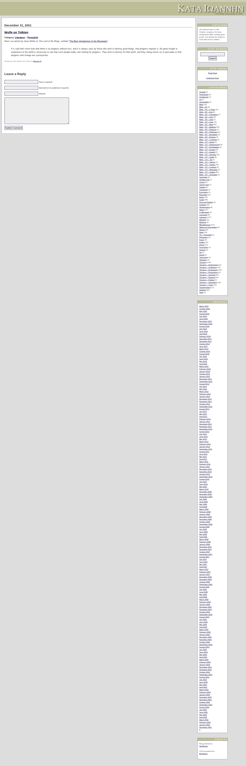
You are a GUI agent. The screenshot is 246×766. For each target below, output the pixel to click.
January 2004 (204, 665)
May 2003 (203, 685)
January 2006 (204, 604)
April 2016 (203, 364)
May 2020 (203, 311)
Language (203, 215)
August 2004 (204, 647)
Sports (201, 255)
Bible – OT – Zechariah (208, 175)
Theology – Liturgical (207, 275)
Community (203, 190)
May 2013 (203, 414)
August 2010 (204, 479)
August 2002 (204, 707)
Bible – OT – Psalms (207, 172)
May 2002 (203, 715)
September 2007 (205, 554)
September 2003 (205, 675)
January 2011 (204, 467)
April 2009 (203, 507)
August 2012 (204, 432)
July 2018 (203, 329)
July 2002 (203, 710)
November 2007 (205, 549)
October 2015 (204, 374)
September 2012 (205, 429)
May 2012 (203, 439)
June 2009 (203, 502)
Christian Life (204, 180)
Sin (200, 252)
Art (200, 99)
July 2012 (203, 434)
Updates (202, 290)
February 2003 (205, 692)
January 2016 (204, 371)
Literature (20, 37)
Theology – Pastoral (207, 277)
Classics (202, 187)
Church (202, 182)
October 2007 (204, 552)
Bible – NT (203, 107)
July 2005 (203, 619)
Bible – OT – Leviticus (207, 167)
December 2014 (205, 379)
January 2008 (204, 544)
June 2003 (203, 682)
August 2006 (204, 587)
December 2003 (205, 667)
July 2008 (203, 529)
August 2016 (204, 354)
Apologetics (203, 94)
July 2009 (203, 499)
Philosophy (203, 237)
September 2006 (205, 584)
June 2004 (203, 652)
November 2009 (205, 494)
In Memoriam (204, 212)
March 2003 (204, 690)
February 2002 (205, 722)
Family (201, 200)
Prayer (201, 245)
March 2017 (204, 349)
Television (203, 260)
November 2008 (205, 519)
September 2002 (205, 705)
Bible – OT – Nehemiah (208, 170)
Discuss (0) (37, 61)
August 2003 (204, 677)
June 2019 (203, 319)
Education (203, 195)
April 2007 (203, 567)
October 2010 (204, 474)
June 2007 (203, 562)
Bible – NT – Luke (206, 122)
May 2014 (203, 389)
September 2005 (205, 614)
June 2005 (203, 622)
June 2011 (203, 454)
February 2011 (205, 464)
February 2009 (205, 512)
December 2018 (205, 321)
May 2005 (203, 624)
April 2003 (203, 687)
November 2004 (205, 640)
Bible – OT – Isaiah (206, 157)
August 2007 (204, 557)
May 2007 (203, 564)
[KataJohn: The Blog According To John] (210, 14)
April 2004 (203, 657)
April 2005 (203, 627)
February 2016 (205, 369)
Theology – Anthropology (209, 265)
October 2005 (204, 612)
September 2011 (205, 449)
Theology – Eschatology (208, 272)
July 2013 (203, 411)
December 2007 (205, 547)
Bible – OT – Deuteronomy (209, 145)
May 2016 (203, 361)
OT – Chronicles (205, 235)
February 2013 (205, 419)
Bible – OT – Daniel (206, 142)
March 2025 (204, 306)
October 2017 (204, 344)
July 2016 (203, 356)
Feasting (202, 205)
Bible (201, 104)
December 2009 (205, 492)
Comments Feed (212, 78)
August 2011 (204, 452)
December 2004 (205, 637)
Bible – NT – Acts (206, 112)
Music (201, 232)
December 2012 (205, 424)
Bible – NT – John (206, 117)
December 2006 (205, 577)
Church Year (204, 185)
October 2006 (204, 582)
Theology (203, 262)
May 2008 (203, 534)
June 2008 (203, 532)
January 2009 (204, 514)
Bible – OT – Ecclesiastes (209, 147)
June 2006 (203, 592)
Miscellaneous (204, 225)
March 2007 (204, 569)
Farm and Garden (206, 202)
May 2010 (203, 487)
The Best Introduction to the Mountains (88, 41)
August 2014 (204, 384)
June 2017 (203, 346)
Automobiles (204, 102)
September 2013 (205, 406)
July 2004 (203, 650)
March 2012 (204, 442)
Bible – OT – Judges (207, 165)
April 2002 (203, 717)
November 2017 (205, 341)
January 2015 (204, 376)
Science (202, 250)
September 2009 (205, 497)
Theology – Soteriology (208, 282)
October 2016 (204, 351)
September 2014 (205, 381)
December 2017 (205, 339)
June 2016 (203, 359)
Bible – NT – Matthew (207, 127)
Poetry (201, 240)
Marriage (202, 220)
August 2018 (204, 326)
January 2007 (204, 574)
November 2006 (205, 579)
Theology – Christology (208, 267)
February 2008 (205, 542)
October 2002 (204, 702)
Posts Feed (212, 73)
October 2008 (204, 522)
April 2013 (203, 416)
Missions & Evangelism (208, 227)
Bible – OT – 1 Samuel (208, 140)
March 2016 (204, 366)
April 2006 (203, 597)
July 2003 (203, 680)
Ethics (201, 197)
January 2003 (204, 695)
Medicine (202, 222)
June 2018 (203, 331)
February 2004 (205, 662)
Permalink (32, 37)
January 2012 (204, 447)
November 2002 (205, 700)
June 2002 (203, 712)
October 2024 (204, 309)
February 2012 (205, 444)
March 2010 (204, 489)
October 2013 (204, 404)
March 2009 (204, 509)
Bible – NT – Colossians (208, 114)
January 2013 (204, 422)
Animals (202, 92)
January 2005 (204, 635)
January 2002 (204, 725)
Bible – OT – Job (205, 160)
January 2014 (204, 396)
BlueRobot (203, 754)
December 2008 (205, 517)
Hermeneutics (204, 207)
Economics (203, 192)
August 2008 (204, 527)
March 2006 (204, 599)
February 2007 (205, 572)
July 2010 (203, 482)
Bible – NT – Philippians (208, 132)
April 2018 (203, 334)
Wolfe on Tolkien (16, 32)
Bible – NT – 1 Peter (207, 109)
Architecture (204, 97)
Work (201, 292)
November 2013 (205, 401)
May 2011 (203, 457)
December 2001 (205, 727)
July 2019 (203, 316)
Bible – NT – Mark (206, 124)
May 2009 (203, 504)
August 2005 (204, 617)
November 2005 (205, 609)
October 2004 (204, 642)
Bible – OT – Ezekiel (207, 152)
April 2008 (203, 537)
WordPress (203, 746)
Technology (203, 257)
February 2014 (205, 394)
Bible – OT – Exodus (207, 150)
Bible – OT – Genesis (207, 155)
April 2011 (203, 459)
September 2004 (205, 645)
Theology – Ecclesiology (208, 270)
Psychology (203, 247)
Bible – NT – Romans (207, 137)
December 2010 (205, 469)
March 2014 (204, 391)
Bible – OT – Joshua (207, 162)
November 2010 (205, 472)
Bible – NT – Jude (206, 119)
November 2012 (205, 427)
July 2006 (203, 589)
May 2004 (203, 655)
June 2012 (203, 437)
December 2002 (205, 697)
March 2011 (203, 462)
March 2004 (204, 660)
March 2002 (204, 720)
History (201, 210)
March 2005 (204, 630)
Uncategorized (205, 287)
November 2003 (205, 670)
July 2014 (203, 386)
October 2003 (204, 672)
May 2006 (203, 594)
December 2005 (205, 607)
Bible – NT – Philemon (208, 129)
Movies (202, 230)
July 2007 (203, 559)
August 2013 (204, 409)
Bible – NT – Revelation (208, 134)
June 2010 (203, 484)
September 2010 (205, 477)
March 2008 (204, 539)
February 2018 (205, 336)
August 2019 (204, 314)
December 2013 (205, 399)
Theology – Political (206, 280)
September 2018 (205, 324)
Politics (202, 242)
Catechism (203, 177)
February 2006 (205, 602)
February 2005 (205, 632)
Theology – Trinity (206, 285)
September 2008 (205, 524)
